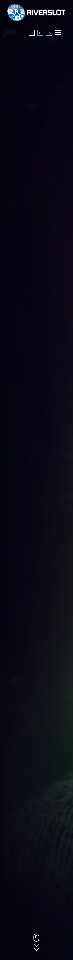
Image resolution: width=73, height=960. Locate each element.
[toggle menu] (58, 33)
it (40, 33)
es (49, 33)
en (32, 33)
